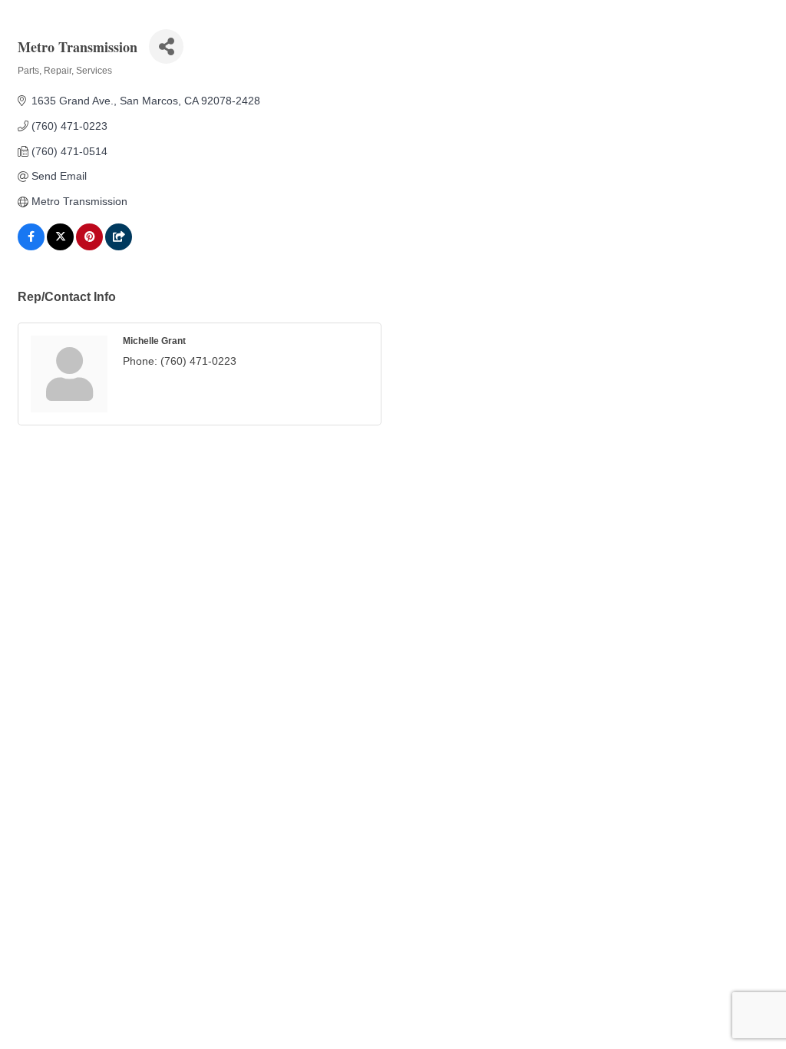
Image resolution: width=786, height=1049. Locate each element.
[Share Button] (166, 46)
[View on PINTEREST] (89, 246)
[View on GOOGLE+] (118, 246)
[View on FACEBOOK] (31, 246)
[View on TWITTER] (60, 246)
